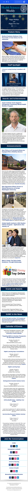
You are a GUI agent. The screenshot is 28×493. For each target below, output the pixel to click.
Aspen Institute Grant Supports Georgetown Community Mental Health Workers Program (14, 104)
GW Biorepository (17, 219)
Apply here (17, 257)
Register (24, 364)
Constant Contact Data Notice (17, 488)
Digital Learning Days (14, 367)
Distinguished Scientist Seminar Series (14, 381)
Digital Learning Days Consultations (14, 351)
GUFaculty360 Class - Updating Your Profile (14, 400)
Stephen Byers (9, 220)
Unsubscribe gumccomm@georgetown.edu (14, 487)
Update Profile (8, 488)
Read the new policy (20, 183)
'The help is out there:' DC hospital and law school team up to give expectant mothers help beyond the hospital (13, 319)
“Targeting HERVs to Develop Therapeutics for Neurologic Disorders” (14, 336)
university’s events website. (14, 333)
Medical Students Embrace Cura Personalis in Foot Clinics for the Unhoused (12, 37)
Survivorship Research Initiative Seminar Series (14, 415)
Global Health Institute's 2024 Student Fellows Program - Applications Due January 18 (13, 224)
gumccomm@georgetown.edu (15, 490)
